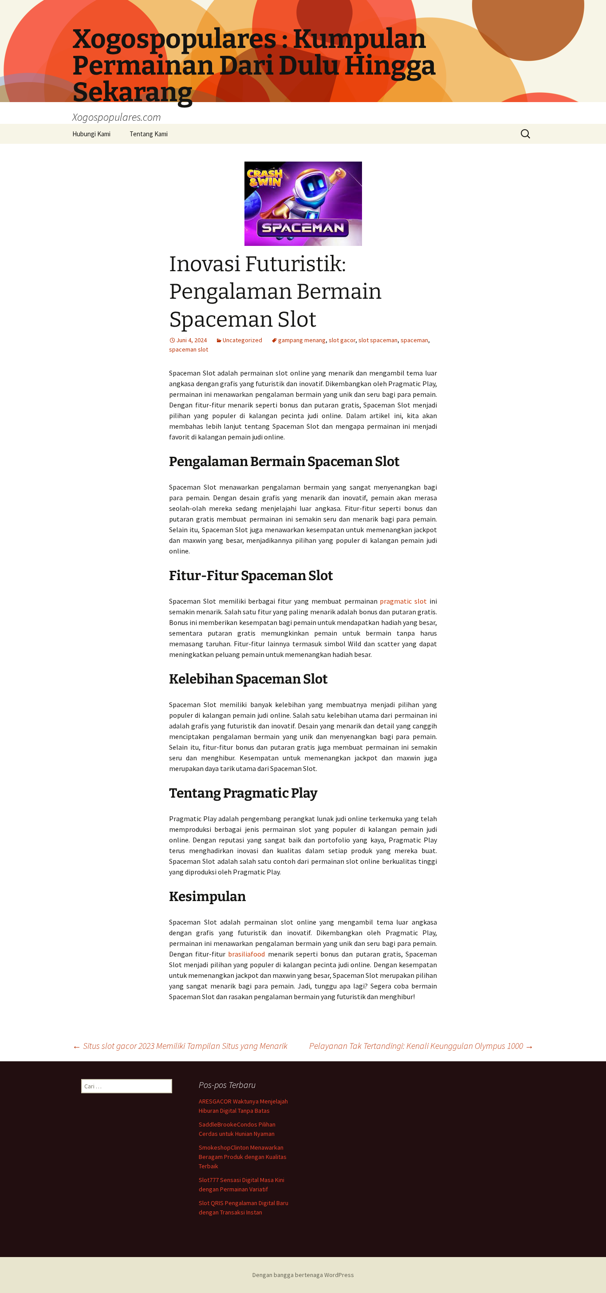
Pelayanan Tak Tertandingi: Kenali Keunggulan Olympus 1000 (421, 1045)
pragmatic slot (403, 601)
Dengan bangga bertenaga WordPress (303, 1275)
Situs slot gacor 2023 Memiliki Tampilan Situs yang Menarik (179, 1045)
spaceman (414, 340)
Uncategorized (242, 340)
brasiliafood (246, 953)
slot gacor (342, 340)
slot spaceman (377, 340)
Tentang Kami (149, 134)
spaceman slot (188, 349)
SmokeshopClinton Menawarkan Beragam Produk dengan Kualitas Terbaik (243, 1156)
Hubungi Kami (91, 134)
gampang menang (302, 340)
